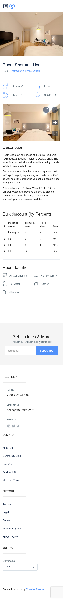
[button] (55, 133)
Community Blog (12, 456)
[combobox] (20, 567)
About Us (8, 447)
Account (7, 504)
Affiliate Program (12, 528)
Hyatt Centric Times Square (25, 70)
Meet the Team (11, 480)
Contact (7, 520)
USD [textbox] (7, 567)
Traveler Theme (35, 589)
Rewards (7, 464)
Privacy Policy (10, 536)
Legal (6, 512)
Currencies (9, 561)
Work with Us (10, 472)
